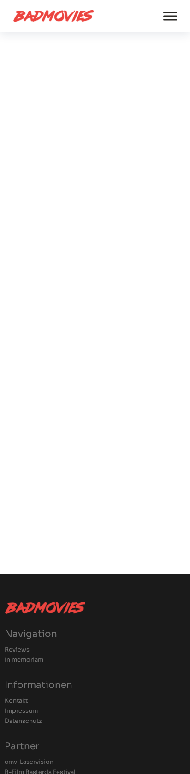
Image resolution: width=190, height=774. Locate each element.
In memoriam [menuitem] (24, 660)
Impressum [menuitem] (21, 711)
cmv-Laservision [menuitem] (29, 762)
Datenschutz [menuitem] (23, 721)
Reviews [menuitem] (17, 650)
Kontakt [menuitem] (16, 701)
